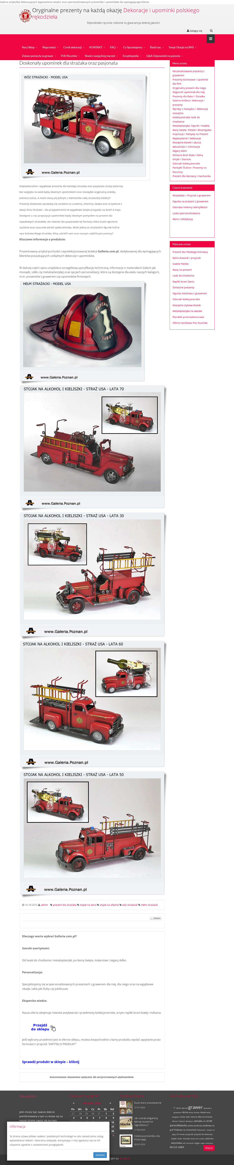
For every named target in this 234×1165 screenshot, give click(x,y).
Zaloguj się (195, 30)
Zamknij (100, 1155)
